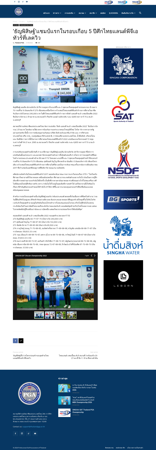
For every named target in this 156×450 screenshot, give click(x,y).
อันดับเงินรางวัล (127, 13)
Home (15, 22)
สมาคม (81, 13)
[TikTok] (23, 1)
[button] (140, 13)
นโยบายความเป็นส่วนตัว (135, 448)
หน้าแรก (46, 13)
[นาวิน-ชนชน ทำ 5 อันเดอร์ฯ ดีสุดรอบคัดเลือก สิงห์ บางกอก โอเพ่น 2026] (64, 388)
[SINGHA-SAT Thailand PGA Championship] (64, 413)
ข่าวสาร (56, 13)
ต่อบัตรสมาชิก (120, 448)
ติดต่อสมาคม (109, 448)
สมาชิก (92, 13)
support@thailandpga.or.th (34, 426)
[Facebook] (15, 1)
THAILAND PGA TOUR (26, 25)
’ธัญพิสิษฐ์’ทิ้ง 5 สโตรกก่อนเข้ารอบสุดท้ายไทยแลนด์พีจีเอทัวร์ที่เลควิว (31, 357)
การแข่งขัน (69, 13)
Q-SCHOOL (113, 13)
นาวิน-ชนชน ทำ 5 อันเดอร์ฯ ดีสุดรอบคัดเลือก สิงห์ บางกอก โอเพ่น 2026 (84, 387)
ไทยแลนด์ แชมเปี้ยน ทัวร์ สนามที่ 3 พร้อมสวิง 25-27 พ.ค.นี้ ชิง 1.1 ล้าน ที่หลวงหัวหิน (78, 357)
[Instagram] (19, 1)
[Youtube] (27, 1)
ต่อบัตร (103, 13)
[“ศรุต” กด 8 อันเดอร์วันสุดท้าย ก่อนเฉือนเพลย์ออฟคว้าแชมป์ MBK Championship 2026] (64, 400)
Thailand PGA (19, 43)
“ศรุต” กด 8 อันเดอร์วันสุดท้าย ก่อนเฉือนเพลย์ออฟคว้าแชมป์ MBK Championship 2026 (83, 399)
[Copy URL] (21, 340)
